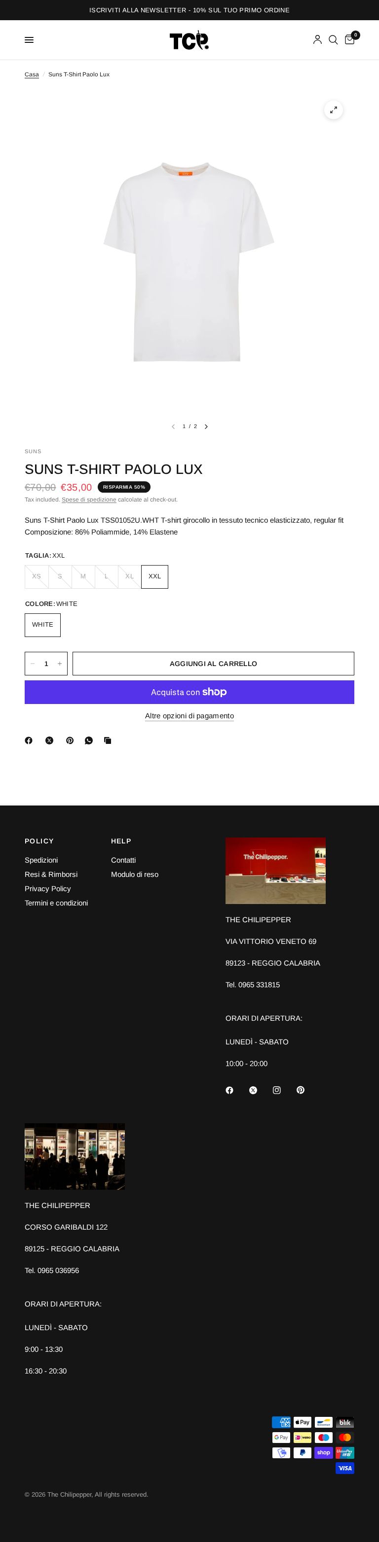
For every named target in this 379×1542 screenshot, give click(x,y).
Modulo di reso (134, 874)
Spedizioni (41, 860)
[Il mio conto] (317, 40)
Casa (32, 74)
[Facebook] (31, 740)
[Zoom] (333, 110)
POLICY (39, 841)
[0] (347, 40)
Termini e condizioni (56, 903)
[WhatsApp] (91, 740)
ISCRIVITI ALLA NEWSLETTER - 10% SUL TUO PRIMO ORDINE (189, 10)
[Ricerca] (333, 40)
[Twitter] (260, 1090)
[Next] (206, 426)
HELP (121, 841)
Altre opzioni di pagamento (189, 715)
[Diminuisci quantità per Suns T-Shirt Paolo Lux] (32, 663)
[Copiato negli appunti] (109, 740)
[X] (51, 740)
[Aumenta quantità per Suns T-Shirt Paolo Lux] (59, 663)
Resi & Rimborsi (51, 874)
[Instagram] (284, 1090)
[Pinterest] (72, 740)
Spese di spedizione (89, 499)
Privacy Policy (48, 888)
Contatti (123, 860)
